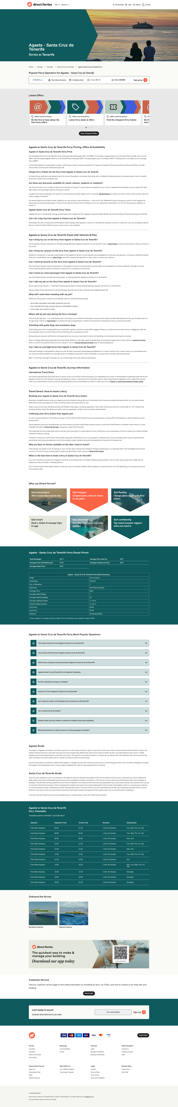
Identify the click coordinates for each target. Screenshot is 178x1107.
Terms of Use (95, 1075)
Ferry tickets (33, 1057)
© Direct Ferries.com (35, 1093)
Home (31, 67)
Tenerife (50, 67)
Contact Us (125, 1049)
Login (92, 1049)
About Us (32, 1069)
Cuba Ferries (126, 1069)
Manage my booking (97, 1052)
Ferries (62, 1052)
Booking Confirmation (97, 1054)
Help (123, 1054)
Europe (40, 67)
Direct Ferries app (52, 427)
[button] (89, 643)
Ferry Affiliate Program (67, 1069)
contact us (88, 1096)
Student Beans (104, 194)
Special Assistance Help (84, 343)
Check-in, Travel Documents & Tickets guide (126, 381)
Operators (32, 1052)
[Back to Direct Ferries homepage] (39, 4)
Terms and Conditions (98, 1078)
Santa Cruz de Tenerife (65, 67)
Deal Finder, (57, 257)
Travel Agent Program (67, 1072)
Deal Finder (112, 244)
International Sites (34, 1072)
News (30, 1075)
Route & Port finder (96, 451)
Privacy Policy (95, 1072)
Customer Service (127, 1052)
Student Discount (34, 1078)
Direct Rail (125, 1072)
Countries (32, 1049)
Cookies (93, 1069)
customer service (138, 340)
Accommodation (65, 1049)
